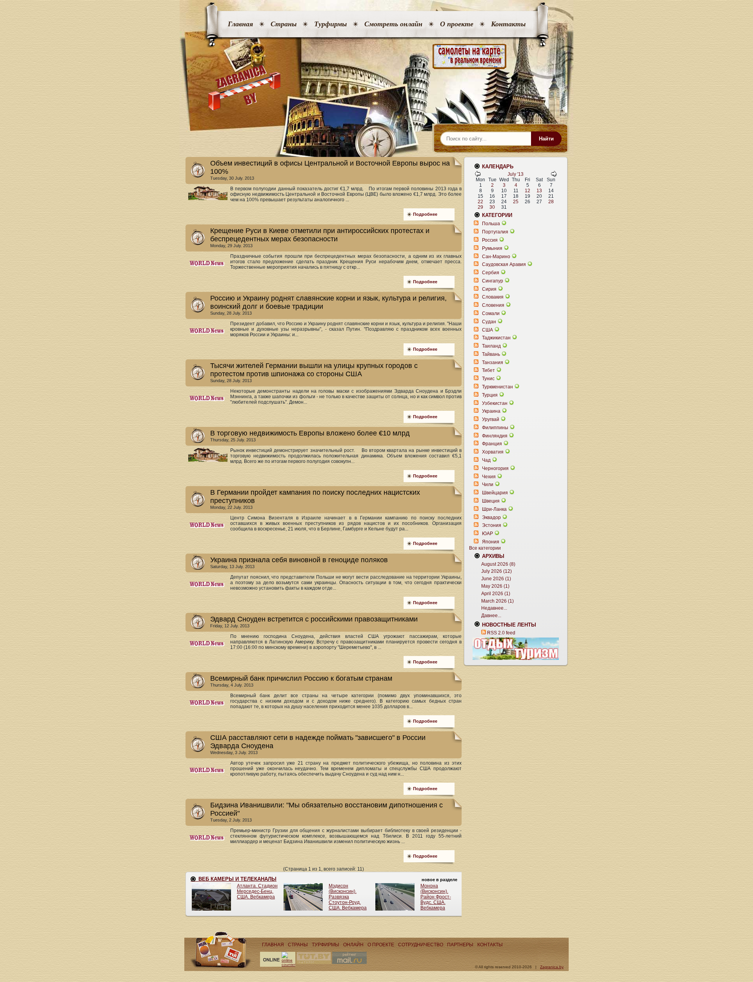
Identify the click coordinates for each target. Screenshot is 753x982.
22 (480, 201)
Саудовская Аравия (504, 264)
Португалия (495, 232)
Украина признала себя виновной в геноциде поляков (299, 560)
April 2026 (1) (495, 593)
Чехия (489, 476)
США (487, 330)
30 (492, 207)
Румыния (492, 248)
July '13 (515, 174)
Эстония (491, 525)
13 (539, 190)
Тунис (488, 378)
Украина (491, 411)
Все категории (485, 548)
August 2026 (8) (498, 564)
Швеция (491, 501)
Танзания (492, 362)
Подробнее (425, 214)
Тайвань (491, 354)
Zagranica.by (552, 967)
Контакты (508, 24)
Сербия (490, 272)
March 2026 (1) (497, 601)
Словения (493, 305)
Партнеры (460, 944)
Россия (490, 240)
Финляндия (494, 436)
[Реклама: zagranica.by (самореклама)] (515, 649)
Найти (546, 139)
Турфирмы (330, 24)
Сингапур (492, 281)
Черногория (495, 468)
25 (515, 201)
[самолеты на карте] (376, 56)
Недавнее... (494, 608)
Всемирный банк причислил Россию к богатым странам (301, 678)
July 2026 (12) (496, 571)
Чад (486, 460)
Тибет (488, 370)
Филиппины (495, 427)
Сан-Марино (496, 256)
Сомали (491, 313)
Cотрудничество (420, 944)
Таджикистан (496, 338)
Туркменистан (497, 387)
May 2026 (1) (495, 586)
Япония (490, 542)
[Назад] (478, 175)
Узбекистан (494, 403)
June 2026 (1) (496, 578)
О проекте (456, 24)
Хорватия (493, 452)
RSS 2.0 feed (501, 633)
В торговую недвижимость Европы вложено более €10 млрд (310, 433)
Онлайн (353, 944)
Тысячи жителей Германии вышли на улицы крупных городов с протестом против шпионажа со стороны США (314, 370)
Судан (489, 321)
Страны (283, 24)
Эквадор (491, 517)
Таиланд (491, 346)
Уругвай (490, 419)
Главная (240, 24)
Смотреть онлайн (393, 24)
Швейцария (495, 493)
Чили (487, 484)
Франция (492, 443)
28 (551, 201)
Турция (490, 395)
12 (527, 190)
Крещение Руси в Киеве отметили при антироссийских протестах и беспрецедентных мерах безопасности (319, 235)
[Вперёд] (554, 175)
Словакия (493, 297)
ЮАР (487, 533)
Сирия (489, 289)
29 (480, 207)
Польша (491, 223)
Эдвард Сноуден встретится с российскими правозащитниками (314, 619)
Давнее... (491, 615)
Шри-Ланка (494, 509)
